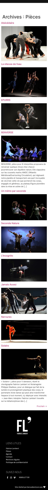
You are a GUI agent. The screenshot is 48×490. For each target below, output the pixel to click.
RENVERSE (7, 132)
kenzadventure (33, 487)
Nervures (6, 316)
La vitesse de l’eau (11, 64)
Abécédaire (7, 23)
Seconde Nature (10, 223)
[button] (3, 8)
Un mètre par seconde (13, 191)
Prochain (42, 406)
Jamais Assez (8, 284)
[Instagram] (11, 477)
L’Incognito (7, 255)
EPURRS (5, 100)
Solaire (5, 345)
